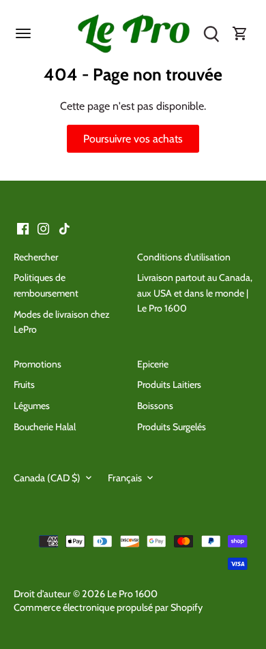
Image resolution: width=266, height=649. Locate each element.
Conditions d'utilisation (184, 257)
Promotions (37, 364)
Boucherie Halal (45, 427)
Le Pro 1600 (132, 594)
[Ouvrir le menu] (23, 33)
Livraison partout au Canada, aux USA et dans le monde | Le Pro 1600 (194, 292)
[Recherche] (211, 34)
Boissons (155, 405)
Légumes (32, 405)
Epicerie (152, 364)
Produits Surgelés (171, 427)
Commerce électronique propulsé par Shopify (108, 607)
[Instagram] (43, 227)
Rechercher (36, 257)
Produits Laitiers (169, 384)
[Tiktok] (64, 227)
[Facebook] (23, 227)
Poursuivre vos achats (133, 138)
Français (125, 478)
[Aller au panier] (240, 34)
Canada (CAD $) (47, 478)
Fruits (24, 384)
